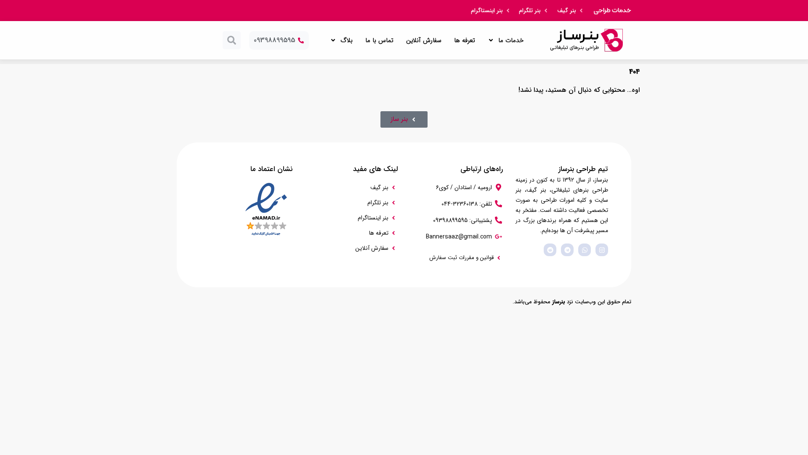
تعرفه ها (464, 40)
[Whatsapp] (584, 250)
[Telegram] (567, 250)
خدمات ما (511, 40)
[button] (232, 40)
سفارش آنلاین (423, 40)
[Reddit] (550, 250)
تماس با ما (379, 40)
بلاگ (346, 40)
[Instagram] (601, 250)
